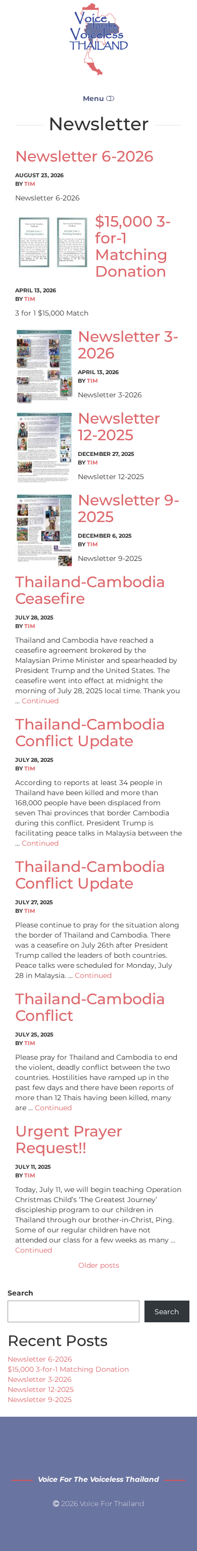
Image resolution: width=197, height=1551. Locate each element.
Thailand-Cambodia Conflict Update (90, 732)
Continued (40, 700)
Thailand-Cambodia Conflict (90, 1007)
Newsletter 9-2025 (128, 508)
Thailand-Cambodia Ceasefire (90, 590)
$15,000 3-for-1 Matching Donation (133, 246)
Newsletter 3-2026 (128, 345)
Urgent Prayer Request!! (68, 1139)
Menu (94, 98)
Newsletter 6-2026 (84, 156)
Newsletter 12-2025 (119, 426)
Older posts (98, 1265)
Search (20, 1293)
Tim (29, 183)
